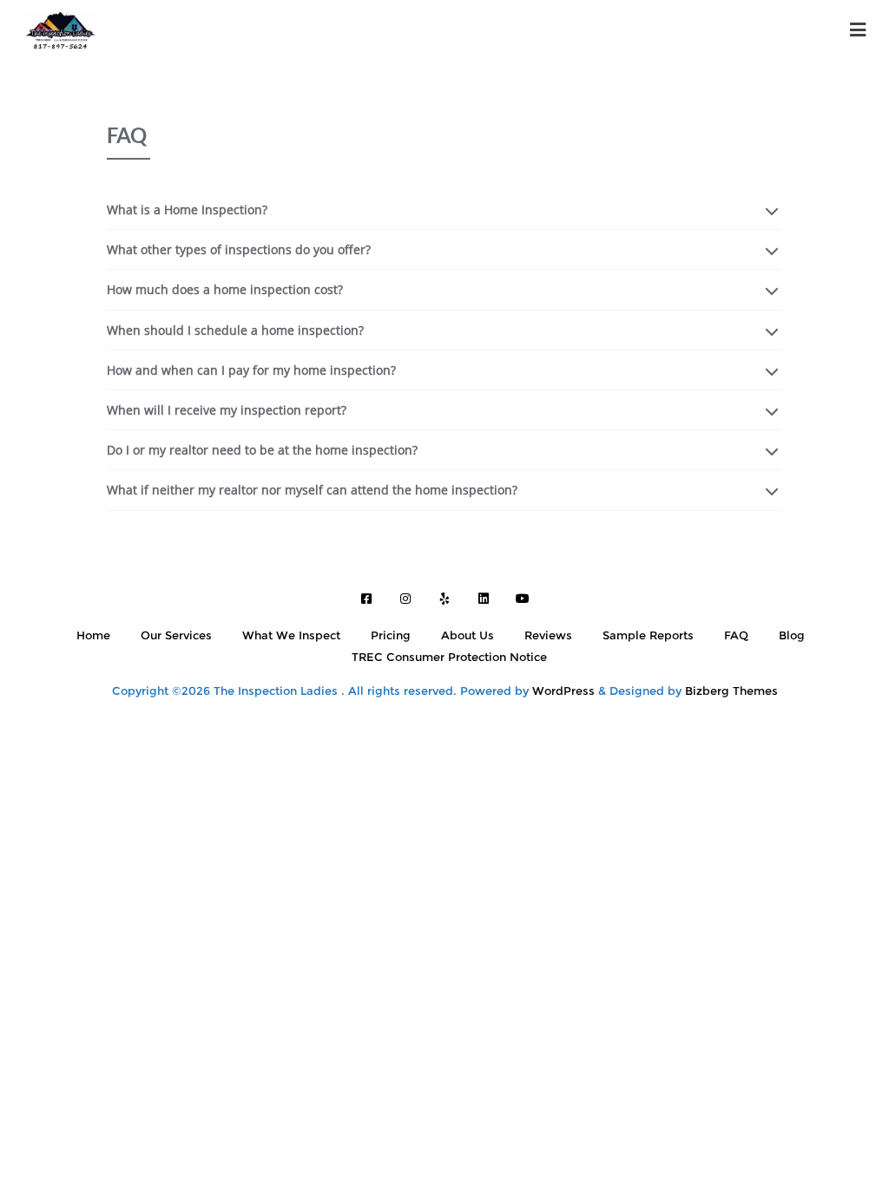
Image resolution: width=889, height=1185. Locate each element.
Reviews (548, 635)
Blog (792, 635)
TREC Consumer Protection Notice (449, 657)
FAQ (736, 635)
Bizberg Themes (731, 690)
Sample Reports (648, 635)
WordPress (563, 690)
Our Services (176, 635)
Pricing (391, 635)
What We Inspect (291, 635)
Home (93, 635)
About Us (467, 635)
